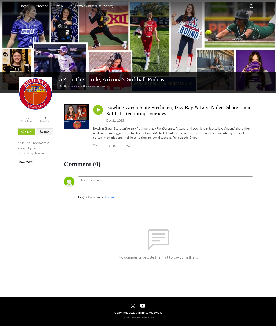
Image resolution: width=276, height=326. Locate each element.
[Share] (128, 146)
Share (28, 131)
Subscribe (41, 6)
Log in (109, 197)
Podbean (150, 317)
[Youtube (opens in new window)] (142, 305)
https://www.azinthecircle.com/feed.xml (87, 86)
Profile (59, 6)
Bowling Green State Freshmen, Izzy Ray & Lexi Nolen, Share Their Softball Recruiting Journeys (178, 110)
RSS (47, 131)
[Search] (251, 6)
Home (23, 6)
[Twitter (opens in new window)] (133, 305)
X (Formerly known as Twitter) (91, 6)
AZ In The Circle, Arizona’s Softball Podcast (112, 79)
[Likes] (95, 146)
